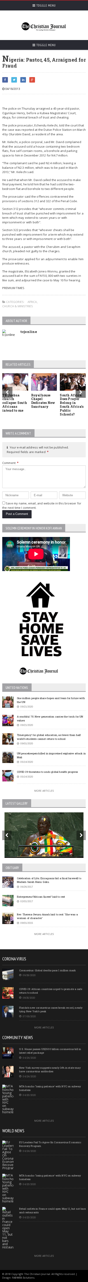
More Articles (44, 790)
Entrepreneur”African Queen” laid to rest (41, 896)
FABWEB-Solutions (23, 1277)
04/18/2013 (12, 89)
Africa (32, 302)
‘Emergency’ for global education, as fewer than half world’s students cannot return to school (49, 736)
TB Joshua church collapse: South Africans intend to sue (14, 403)
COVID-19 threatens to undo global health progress (47, 771)
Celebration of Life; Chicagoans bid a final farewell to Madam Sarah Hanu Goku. (49, 880)
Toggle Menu (45, 5)
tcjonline (28, 331)
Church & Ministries (17, 306)
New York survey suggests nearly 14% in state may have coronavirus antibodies (50, 1069)
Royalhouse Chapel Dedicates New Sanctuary (43, 401)
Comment (10, 463)
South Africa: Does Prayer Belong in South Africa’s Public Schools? (71, 404)
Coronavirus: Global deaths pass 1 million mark (47, 970)
